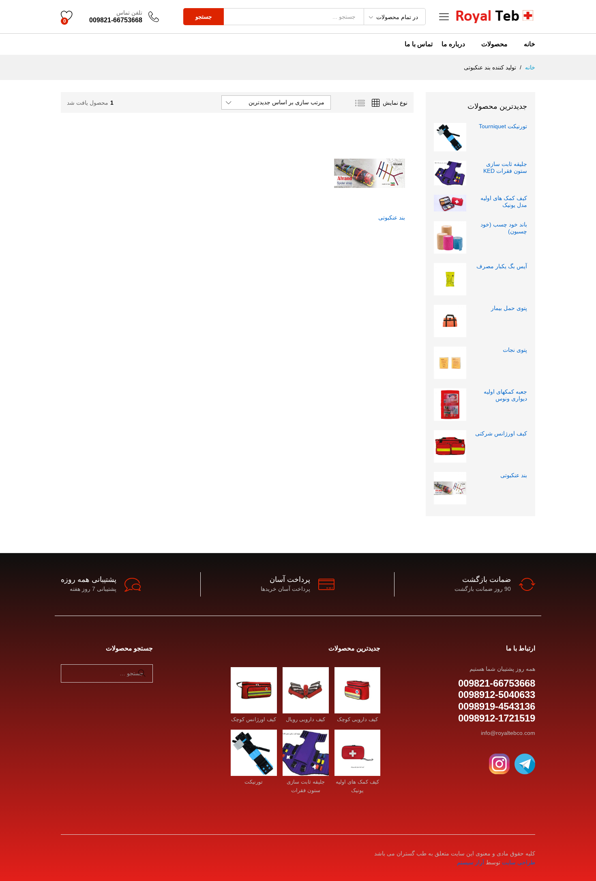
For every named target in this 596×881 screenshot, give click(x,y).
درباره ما (453, 44)
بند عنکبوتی (391, 217)
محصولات (494, 44)
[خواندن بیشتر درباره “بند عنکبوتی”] (395, 204)
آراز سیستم (470, 862)
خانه (529, 44)
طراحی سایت (518, 862)
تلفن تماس (129, 12)
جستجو (203, 16)
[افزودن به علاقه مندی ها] (360, 204)
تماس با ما (419, 44)
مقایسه (344, 204)
